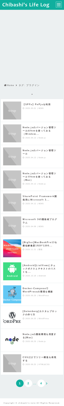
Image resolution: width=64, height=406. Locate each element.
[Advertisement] (32, 44)
